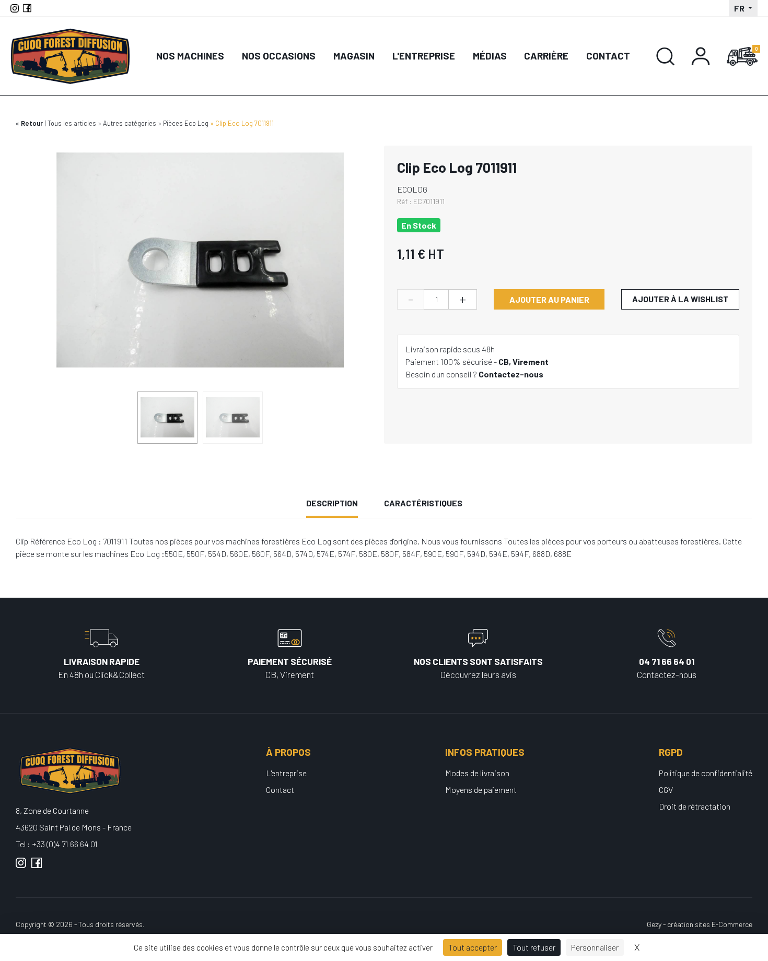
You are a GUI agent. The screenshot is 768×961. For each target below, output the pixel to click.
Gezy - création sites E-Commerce (699, 924)
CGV (666, 789)
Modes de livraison (477, 773)
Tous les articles (72, 123)
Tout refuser (534, 947)
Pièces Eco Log (185, 123)
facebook (36, 867)
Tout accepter (472, 947)
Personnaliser (595, 947)
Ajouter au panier (549, 299)
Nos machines (190, 56)
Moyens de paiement (481, 789)
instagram (21, 867)
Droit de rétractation (694, 806)
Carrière (546, 56)
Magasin (354, 56)
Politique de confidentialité (705, 773)
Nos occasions (279, 56)
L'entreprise (423, 56)
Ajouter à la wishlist (680, 299)
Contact (608, 56)
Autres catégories (129, 123)
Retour (32, 123)
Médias (490, 56)
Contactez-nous (511, 374)
